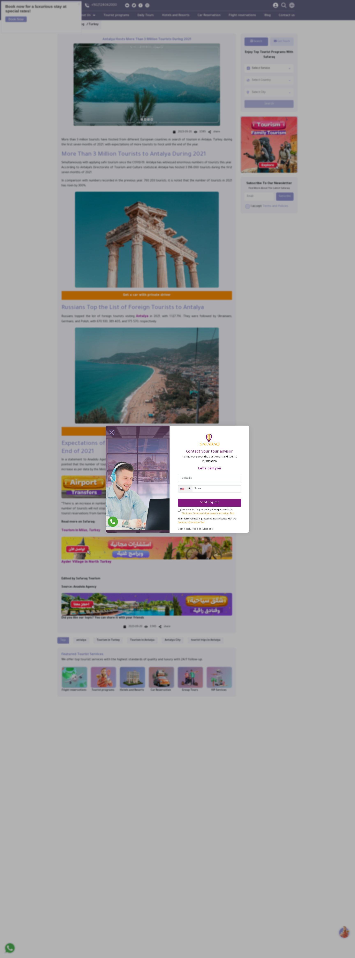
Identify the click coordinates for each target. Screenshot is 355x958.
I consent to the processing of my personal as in (208, 512)
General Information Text (191, 523)
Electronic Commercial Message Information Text (208, 513)
